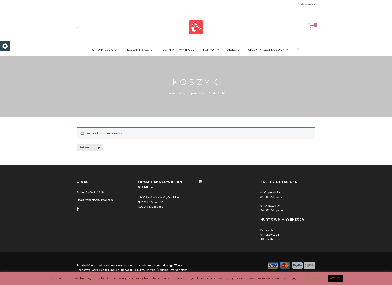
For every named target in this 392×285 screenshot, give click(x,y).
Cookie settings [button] (312, 278)
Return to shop (89, 147)
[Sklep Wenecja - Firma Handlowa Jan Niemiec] (196, 27)
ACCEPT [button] (335, 278)
